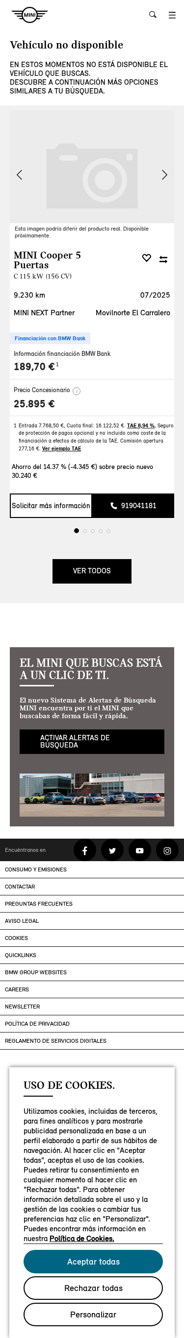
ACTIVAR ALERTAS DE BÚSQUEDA (75, 759)
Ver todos (92, 589)
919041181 (139, 523)
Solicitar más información (51, 523)
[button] (164, 175)
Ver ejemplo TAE (61, 448)
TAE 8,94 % (141, 425)
